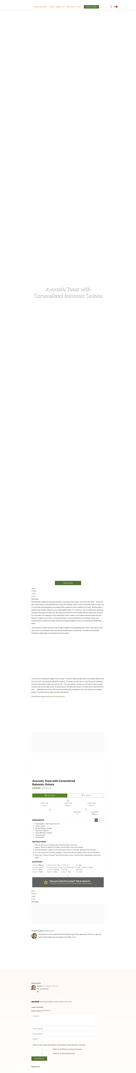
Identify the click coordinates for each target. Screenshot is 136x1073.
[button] (101, 7)
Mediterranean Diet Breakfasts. (54, 696)
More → (75, 937)
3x (102, 820)
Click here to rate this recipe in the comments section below (71, 883)
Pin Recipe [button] (87, 795)
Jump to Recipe (68, 583)
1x (96, 820)
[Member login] (111, 6)
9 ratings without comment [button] (62, 1002)
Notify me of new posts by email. (64, 1053)
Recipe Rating (36, 1011)
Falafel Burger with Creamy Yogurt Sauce (58, 1071)
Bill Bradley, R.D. (49, 931)
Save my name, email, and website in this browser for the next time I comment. (59, 1045)
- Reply (57, 986)
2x (99, 820)
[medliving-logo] (24, 1)
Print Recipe (51, 795)
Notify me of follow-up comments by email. (67, 1049)
